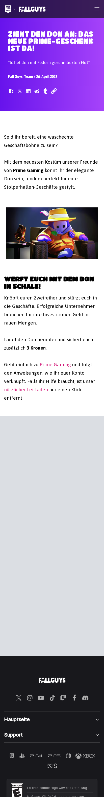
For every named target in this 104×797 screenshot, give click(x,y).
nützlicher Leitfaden (26, 389)
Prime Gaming (55, 364)
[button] (11, 93)
